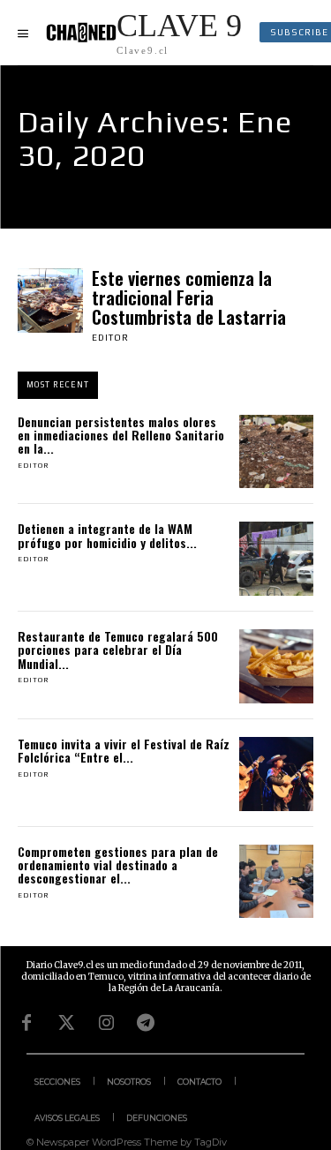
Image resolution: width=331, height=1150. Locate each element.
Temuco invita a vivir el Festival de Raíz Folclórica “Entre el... (123, 750)
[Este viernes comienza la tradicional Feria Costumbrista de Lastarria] (50, 301)
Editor (110, 337)
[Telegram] (145, 1023)
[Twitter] (66, 1023)
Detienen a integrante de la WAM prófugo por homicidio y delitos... (107, 535)
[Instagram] (106, 1023)
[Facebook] (26, 1023)
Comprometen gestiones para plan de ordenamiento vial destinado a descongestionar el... (118, 865)
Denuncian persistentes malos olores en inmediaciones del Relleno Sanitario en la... (121, 435)
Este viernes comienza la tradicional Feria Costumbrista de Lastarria (189, 297)
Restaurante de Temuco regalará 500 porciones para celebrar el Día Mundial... (118, 650)
